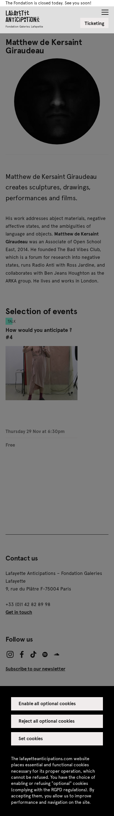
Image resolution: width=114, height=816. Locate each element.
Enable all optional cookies (47, 703)
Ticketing (94, 23)
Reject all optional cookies (47, 720)
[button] (105, 10)
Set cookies (31, 738)
